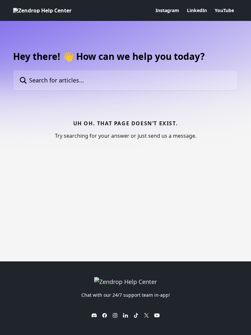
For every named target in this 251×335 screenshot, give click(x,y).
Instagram (167, 10)
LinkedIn (197, 10)
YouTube (224, 10)
